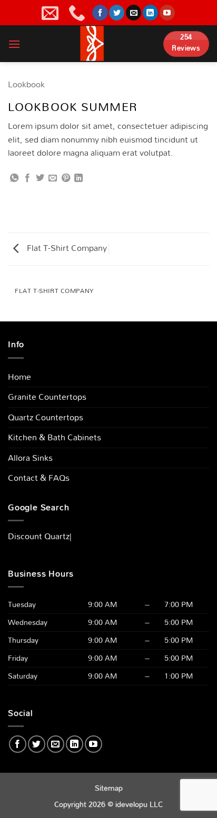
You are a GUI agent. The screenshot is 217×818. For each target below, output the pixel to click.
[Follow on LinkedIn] (150, 13)
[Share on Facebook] (27, 178)
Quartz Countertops (45, 417)
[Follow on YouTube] (167, 13)
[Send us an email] (133, 13)
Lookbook (26, 84)
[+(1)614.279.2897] (78, 12)
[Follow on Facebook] (99, 13)
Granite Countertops (47, 396)
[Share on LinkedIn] (78, 178)
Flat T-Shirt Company (66, 247)
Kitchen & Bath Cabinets (54, 437)
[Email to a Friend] (52, 178)
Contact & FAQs (39, 477)
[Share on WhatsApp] (14, 178)
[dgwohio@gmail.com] (51, 12)
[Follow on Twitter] (116, 13)
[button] (14, 44)
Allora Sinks (30, 457)
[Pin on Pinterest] (66, 178)
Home (19, 376)
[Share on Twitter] (40, 178)
